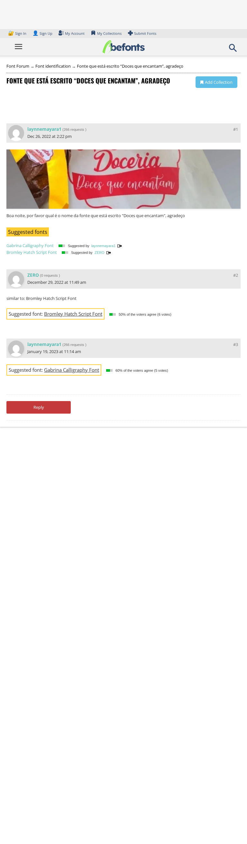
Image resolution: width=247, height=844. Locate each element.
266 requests (74, 129)
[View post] (119, 246)
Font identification (53, 66)
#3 (235, 344)
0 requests (49, 275)
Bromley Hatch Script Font (31, 252)
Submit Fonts (145, 33)
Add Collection (219, 82)
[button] (233, 50)
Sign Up (42, 33)
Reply (38, 407)
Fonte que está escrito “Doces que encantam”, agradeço (130, 66)
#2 (235, 275)
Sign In (17, 33)
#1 (235, 129)
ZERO (100, 252)
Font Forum (17, 66)
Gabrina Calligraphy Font (30, 245)
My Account (75, 33)
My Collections (109, 33)
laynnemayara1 (44, 129)
